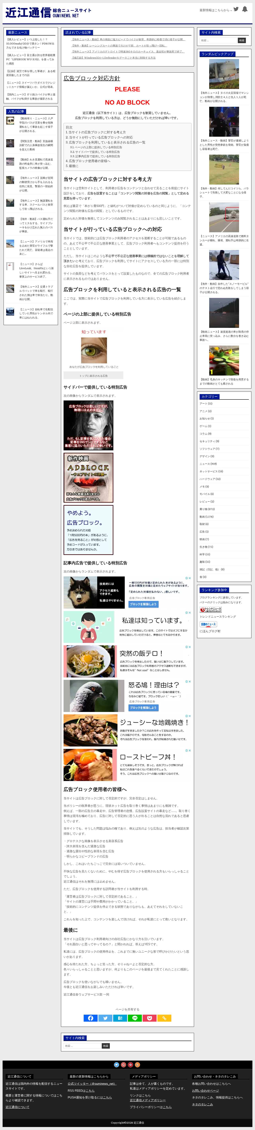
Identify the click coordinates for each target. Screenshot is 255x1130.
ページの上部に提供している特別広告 (98, 147)
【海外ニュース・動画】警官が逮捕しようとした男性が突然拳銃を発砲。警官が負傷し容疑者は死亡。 (224, 144)
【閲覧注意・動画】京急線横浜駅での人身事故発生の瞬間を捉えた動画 (36, 145)
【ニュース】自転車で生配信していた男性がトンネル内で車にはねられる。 (36, 313)
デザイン (205, 456)
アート (203, 403)
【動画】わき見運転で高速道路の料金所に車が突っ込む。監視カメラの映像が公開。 (36, 163)
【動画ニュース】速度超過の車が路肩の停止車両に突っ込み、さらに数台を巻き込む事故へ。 (224, 336)
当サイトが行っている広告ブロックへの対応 (101, 137)
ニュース (205, 463)
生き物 (203, 546)
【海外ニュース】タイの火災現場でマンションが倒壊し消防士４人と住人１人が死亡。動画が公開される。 (224, 97)
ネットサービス (209, 471)
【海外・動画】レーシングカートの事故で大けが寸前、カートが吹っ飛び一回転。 (119, 45)
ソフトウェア (207, 448)
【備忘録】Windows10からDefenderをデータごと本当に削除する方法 (113, 57)
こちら (107, 1097)
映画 (202, 539)
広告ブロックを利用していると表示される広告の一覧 (107, 142)
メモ (202, 486)
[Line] (135, 1018)
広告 (202, 531)
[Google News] (123, 1064)
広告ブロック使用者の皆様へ (89, 161)
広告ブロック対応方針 (92, 78)
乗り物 (203, 509)
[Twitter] (236, 10)
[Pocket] (150, 1018)
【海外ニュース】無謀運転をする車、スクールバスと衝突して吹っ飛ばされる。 (36, 205)
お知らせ (205, 418)
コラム (203, 433)
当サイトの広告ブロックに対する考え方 (97, 132)
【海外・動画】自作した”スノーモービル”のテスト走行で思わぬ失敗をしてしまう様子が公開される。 (224, 288)
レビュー (205, 501)
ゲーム (203, 426)
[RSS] (137, 1064)
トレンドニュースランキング (218, 616)
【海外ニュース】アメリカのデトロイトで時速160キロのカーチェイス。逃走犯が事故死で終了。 (128, 51)
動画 (202, 516)
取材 (202, 524)
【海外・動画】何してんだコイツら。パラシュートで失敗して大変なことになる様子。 (224, 192)
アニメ (203, 411)
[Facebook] (91, 1018)
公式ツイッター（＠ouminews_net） (92, 1083)
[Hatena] (120, 1018)
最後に (73, 166)
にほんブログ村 (210, 631)
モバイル (205, 493)
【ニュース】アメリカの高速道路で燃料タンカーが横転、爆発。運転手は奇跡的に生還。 (224, 240)
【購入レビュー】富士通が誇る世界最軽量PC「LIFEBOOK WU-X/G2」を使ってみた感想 (30, 59)
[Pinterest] (130, 1064)
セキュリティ (207, 441)
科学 (202, 554)
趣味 (202, 561)
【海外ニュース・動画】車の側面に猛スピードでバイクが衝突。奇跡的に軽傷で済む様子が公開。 (128, 39)
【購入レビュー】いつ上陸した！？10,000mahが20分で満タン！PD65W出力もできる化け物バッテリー (30, 43)
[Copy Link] (164, 1018)
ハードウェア (207, 479)
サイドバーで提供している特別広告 (97, 151)
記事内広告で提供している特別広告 (98, 156)
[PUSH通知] (245, 10)
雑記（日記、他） (210, 569)
